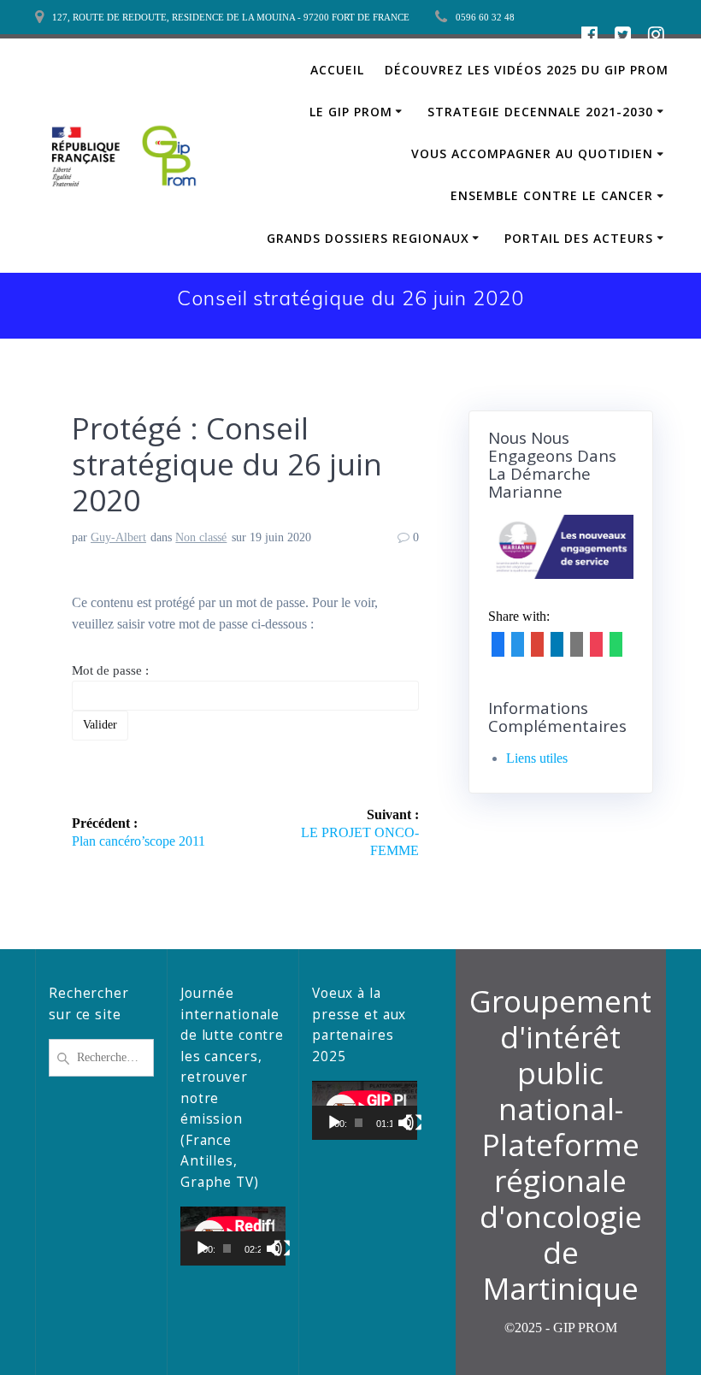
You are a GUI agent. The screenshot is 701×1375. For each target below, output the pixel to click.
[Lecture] (202, 1248)
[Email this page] (576, 648)
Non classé (201, 537)
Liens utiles (537, 758)
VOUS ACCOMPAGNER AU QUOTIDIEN (532, 153)
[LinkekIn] (557, 648)
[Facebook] (498, 648)
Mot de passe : (110, 670)
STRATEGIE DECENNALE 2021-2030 (540, 111)
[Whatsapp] (616, 648)
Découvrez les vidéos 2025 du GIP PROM (527, 70)
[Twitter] (517, 648)
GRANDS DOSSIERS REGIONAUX (368, 238)
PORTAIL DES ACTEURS (578, 238)
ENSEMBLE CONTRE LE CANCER (552, 195)
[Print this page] (596, 648)
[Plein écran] (282, 1248)
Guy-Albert (118, 537)
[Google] (537, 648)
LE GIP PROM (350, 111)
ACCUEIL (337, 70)
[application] (233, 1236)
